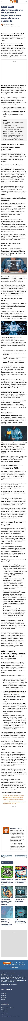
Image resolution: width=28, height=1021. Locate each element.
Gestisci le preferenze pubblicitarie (9, 984)
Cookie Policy (4, 1012)
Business (4, 6)
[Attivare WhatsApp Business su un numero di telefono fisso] (7, 872)
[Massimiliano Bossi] (2, 25)
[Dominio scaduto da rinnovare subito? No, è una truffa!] (21, 872)
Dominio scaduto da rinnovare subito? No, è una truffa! (20, 881)
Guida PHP (14, 964)
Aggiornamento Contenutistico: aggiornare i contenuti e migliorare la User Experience (13, 136)
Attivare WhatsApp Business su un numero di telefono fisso (7, 882)
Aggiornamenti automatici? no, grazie (11, 133)
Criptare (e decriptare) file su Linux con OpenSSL (20, 921)
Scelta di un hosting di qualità (10, 125)
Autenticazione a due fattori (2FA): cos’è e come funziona (6, 902)
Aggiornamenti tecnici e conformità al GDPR (13, 131)
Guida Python (7, 965)
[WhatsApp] (9, 29)
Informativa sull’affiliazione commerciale (10, 1016)
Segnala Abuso (4, 1014)
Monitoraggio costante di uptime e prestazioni (14, 127)
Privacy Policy (4, 1009)
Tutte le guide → (14, 967)
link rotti (11, 693)
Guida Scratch (21, 965)
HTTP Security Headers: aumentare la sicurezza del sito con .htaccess (6, 923)
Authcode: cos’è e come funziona (20, 900)
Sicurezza (10, 6)
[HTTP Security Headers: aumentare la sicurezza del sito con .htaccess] (7, 912)
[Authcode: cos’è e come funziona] (21, 892)
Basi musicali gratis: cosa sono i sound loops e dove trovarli (21, 857)
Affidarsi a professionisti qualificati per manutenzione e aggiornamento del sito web (13, 138)
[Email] (15, 29)
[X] (2, 29)
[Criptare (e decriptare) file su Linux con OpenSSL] (21, 912)
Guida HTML (15, 962)
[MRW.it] (14, 1)
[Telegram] (12, 29)
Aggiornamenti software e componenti (12, 129)
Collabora (3, 995)
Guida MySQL (22, 964)
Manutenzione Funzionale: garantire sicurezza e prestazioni (13, 123)
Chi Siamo (3, 993)
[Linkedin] (5, 29)
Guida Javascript (7, 964)
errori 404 (17, 693)
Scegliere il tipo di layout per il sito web (13, 799)
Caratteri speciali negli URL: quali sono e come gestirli (6, 857)
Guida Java (13, 965)
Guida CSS (21, 962)
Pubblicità (3, 997)
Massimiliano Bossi (9, 24)
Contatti (3, 999)
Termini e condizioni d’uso (7, 1007)
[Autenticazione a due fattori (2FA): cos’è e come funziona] (7, 892)
